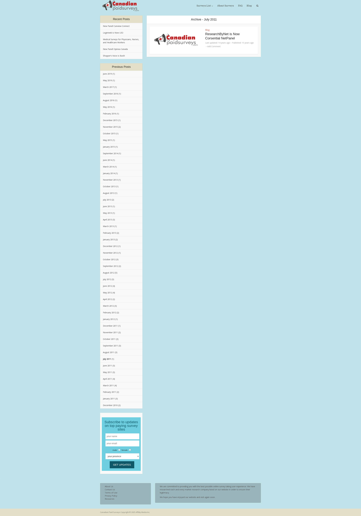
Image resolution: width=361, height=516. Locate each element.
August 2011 (108, 352)
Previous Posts (121, 66)
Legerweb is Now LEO (113, 32)
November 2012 (110, 252)
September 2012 (110, 266)
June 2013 (107, 206)
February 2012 (109, 312)
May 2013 (107, 213)
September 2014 (110, 153)
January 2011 (109, 398)
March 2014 (108, 166)
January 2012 (109, 319)
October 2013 (109, 186)
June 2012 (107, 286)
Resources (109, 499)
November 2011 (110, 332)
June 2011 (107, 365)
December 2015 (110, 120)
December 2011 (110, 325)
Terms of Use (111, 492)
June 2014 (107, 160)
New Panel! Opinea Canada (115, 49)
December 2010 (110, 405)
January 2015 (109, 146)
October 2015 (109, 133)
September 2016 (110, 93)
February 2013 (109, 233)
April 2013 (107, 219)
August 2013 (108, 193)
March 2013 (108, 226)
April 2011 (107, 379)
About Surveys (225, 5)
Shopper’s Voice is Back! (114, 55)
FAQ (240, 5)
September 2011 (110, 345)
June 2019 (107, 73)
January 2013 (109, 239)
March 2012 (108, 306)
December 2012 (110, 246)
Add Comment (214, 46)
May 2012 (107, 292)
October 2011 (109, 339)
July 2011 (107, 359)
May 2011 (107, 372)
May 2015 (107, 140)
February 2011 (109, 392)
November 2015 (110, 127)
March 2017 (108, 87)
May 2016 (107, 107)
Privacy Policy (111, 495)
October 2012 (109, 259)
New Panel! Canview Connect (116, 26)
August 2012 (108, 272)
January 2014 (109, 173)
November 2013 (110, 179)
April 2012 (107, 299)
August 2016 (108, 100)
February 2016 (109, 113)
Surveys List (204, 5)
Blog (249, 5)
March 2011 (108, 385)
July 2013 (107, 199)
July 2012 (107, 279)
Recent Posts (121, 19)
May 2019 (107, 80)
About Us (109, 486)
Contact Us (110, 489)
